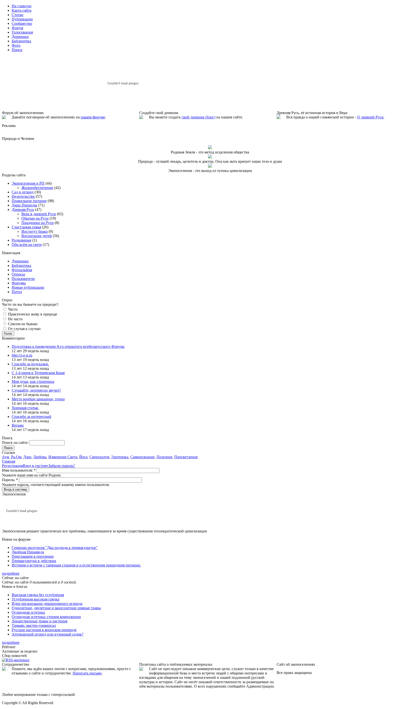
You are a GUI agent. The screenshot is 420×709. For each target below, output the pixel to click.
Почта (17, 292)
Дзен (27, 457)
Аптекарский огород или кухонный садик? (47, 634)
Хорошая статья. (25, 408)
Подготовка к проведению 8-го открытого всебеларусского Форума (68, 346)
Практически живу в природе (32, 314)
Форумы (19, 283)
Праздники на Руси (37, 223)
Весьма (18, 425)
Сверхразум (99, 457)
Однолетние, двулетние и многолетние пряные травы (56, 608)
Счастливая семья (26, 227)
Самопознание (142, 457)
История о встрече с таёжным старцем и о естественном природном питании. (76, 565)
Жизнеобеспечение (37, 188)
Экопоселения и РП (28, 183)
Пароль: (10, 480)
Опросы (18, 274)
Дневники (20, 261)
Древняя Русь (23, 209)
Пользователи (23, 279)
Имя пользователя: (19, 470)
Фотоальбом (22, 270)
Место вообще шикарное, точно (38, 399)
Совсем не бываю (22, 324)
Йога (83, 457)
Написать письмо (87, 673)
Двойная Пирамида (28, 552)
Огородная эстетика (28, 612)
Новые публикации (28, 287)
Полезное (164, 457)
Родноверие (21, 240)
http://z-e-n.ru (22, 355)
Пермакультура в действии (34, 561)
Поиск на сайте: (15, 442)
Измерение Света (62, 457)
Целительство (23, 196)
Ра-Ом (16, 457)
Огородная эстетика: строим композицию (46, 617)
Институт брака (34, 231)
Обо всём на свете (27, 244)
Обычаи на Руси (35, 218)
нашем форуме (93, 117)
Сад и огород (23, 192)
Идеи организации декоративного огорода (47, 603)
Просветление (186, 457)
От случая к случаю (24, 329)
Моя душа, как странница (33, 381)
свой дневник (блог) (198, 117)
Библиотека (21, 265)
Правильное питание (29, 201)
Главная (8, 461)
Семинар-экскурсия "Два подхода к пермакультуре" (55, 548)
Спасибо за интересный (31, 416)
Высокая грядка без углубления (38, 595)
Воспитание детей (36, 236)
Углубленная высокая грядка (35, 599)
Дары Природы (24, 205)
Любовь (39, 457)
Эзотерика (119, 457)
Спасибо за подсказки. (30, 364)
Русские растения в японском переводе (44, 630)
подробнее (10, 573)
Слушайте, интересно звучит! (36, 390)
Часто (12, 309)
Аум (5, 457)
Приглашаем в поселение (33, 556)
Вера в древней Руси (38, 214)
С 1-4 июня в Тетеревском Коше (38, 373)
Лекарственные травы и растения (39, 621)
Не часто (15, 319)
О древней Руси (370, 117)
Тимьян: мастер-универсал (34, 625)
